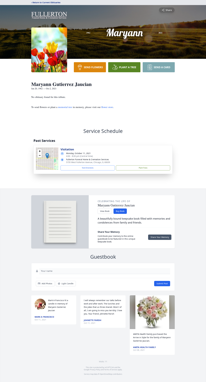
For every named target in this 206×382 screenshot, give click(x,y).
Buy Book (120, 211)
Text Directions (87, 168)
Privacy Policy (95, 369)
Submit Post (162, 283)
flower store (107, 107)
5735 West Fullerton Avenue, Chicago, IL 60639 (88, 162)
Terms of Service (110, 369)
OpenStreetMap (106, 374)
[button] (47, 156)
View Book (104, 211)
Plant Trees (143, 168)
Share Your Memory (160, 237)
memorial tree (65, 107)
